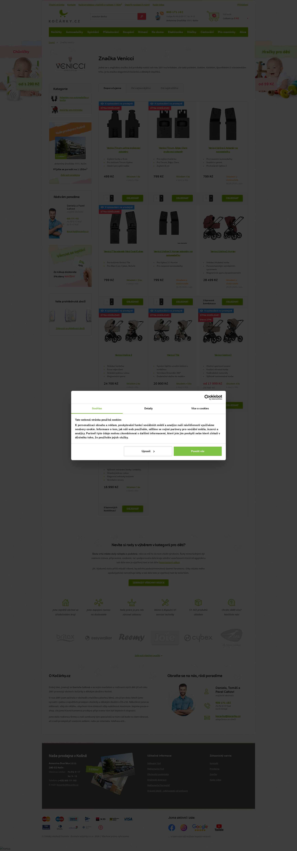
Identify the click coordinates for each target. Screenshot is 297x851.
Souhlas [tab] (97, 408)
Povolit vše (197, 451)
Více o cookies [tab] (200, 408)
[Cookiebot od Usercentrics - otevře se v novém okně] (207, 397)
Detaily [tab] (148, 408)
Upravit (146, 451)
